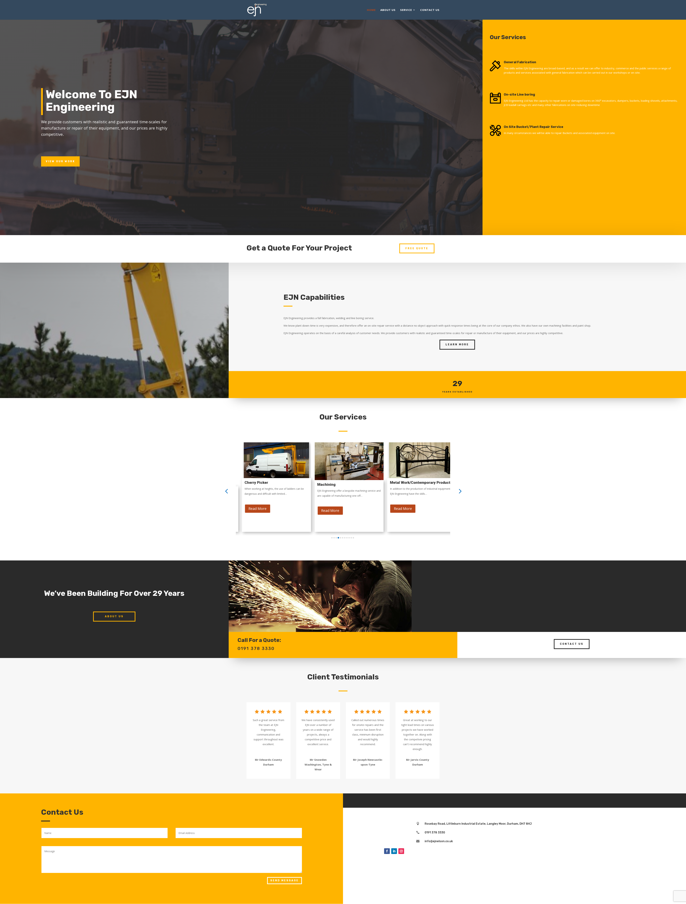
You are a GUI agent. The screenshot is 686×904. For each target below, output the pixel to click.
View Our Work (60, 161)
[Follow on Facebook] (387, 851)
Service (406, 10)
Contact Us (429, 10)
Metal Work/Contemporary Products (342, 482)
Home (371, 10)
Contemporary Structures (406, 482)
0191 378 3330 (435, 832)
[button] (226, 491)
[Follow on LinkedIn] (394, 851)
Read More (251, 510)
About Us (388, 10)
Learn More (457, 344)
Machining (247, 484)
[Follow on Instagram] (401, 851)
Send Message (284, 880)
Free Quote (416, 248)
